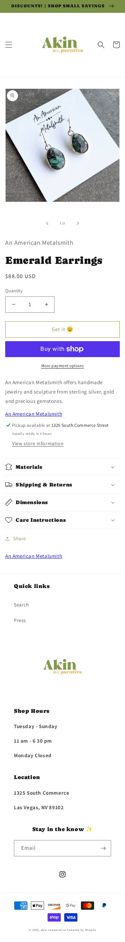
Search (21, 605)
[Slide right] (77, 223)
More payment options (62, 365)
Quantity (14, 291)
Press (20, 620)
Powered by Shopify (81, 930)
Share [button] (19, 538)
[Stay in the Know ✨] (103, 848)
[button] (8, 44)
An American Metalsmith (33, 413)
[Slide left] (47, 223)
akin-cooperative (53, 930)
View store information (38, 443)
